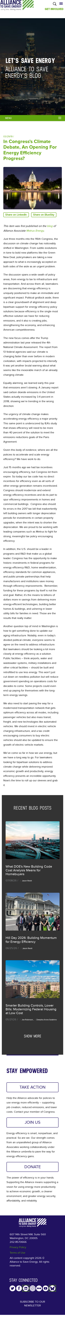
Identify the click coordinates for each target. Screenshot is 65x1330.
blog (50, 226)
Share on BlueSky (43, 214)
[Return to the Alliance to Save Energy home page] (17, 8)
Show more (32, 1036)
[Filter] (60, 117)
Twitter (12, 1288)
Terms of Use (17, 1252)
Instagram (33, 1288)
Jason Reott (27, 881)
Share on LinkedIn (16, 214)
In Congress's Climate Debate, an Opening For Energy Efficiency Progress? (30, 150)
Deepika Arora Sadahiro (46, 1020)
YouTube (46, 1288)
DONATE (32, 1166)
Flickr (39, 1288)
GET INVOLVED (54, 9)
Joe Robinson (27, 1020)
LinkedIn (26, 1288)
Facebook (19, 1288)
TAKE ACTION (33, 1087)
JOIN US (32, 1122)
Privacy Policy (18, 1247)
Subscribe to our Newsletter (32, 1303)
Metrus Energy (35, 230)
